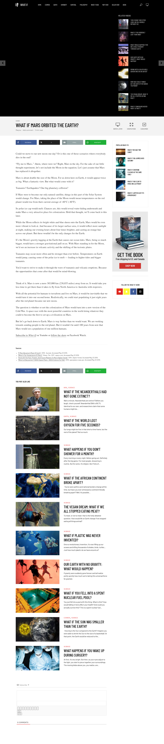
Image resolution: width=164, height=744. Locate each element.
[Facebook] (133, 291)
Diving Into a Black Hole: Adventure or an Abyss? (139, 70)
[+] (19, 714)
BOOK (124, 5)
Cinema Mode (131, 129)
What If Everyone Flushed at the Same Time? (135, 172)
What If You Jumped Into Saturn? (136, 159)
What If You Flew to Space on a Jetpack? (134, 182)
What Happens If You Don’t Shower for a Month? (82, 451)
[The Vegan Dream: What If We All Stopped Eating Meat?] (123, 98)
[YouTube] (120, 291)
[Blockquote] (33, 708)
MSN (65, 387)
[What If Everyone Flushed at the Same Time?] (120, 173)
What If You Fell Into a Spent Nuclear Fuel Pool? (84, 595)
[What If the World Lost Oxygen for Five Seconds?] (37, 428)
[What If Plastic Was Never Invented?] (37, 543)
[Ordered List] (28, 708)
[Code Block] (35, 708)
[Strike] (26, 708)
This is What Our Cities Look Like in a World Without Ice (138, 22)
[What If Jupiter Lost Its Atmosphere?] (120, 196)
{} (19, 711)
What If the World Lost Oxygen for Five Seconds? (82, 422)
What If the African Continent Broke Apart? (85, 480)
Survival (73, 5)
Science (18, 121)
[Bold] (18, 708)
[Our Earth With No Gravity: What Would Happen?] (123, 61)
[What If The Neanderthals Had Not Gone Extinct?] (37, 399)
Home (39, 5)
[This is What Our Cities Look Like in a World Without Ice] (123, 24)
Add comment (28, 130)
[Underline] (23, 708)
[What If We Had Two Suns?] (120, 152)
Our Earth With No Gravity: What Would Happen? (138, 59)
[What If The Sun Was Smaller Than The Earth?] (37, 629)
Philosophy (83, 5)
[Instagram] (140, 291)
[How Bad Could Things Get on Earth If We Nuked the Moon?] (123, 86)
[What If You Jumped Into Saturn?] (120, 161)
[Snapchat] (126, 291)
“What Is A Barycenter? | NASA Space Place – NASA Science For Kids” (41, 360)
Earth (55, 5)
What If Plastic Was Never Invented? (82, 537)
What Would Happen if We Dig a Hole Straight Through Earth (139, 47)
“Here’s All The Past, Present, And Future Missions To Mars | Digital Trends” (43, 358)
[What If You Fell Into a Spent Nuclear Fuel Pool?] (37, 600)
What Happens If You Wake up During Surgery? (84, 652)
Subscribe (144, 129)
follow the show (58, 335)
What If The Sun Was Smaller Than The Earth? (84, 624)
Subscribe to (26, 335)
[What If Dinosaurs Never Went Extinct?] (123, 111)
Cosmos (47, 5)
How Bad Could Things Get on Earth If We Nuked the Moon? (139, 84)
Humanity (64, 5)
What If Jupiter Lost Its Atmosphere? (136, 194)
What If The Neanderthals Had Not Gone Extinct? (85, 393)
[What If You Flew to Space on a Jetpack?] (120, 185)
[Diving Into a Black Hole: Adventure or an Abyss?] (123, 73)
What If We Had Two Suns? (134, 151)
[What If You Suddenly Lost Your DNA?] (123, 36)
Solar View (115, 5)
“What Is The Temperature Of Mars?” (30, 355)
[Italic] (21, 708)
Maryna (18, 130)
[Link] (38, 708)
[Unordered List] (30, 708)
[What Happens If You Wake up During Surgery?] (37, 658)
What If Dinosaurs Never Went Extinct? (139, 108)
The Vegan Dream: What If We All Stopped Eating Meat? (139, 96)
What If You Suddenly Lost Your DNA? (138, 34)
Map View (105, 5)
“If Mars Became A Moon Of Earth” (29, 353)
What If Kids (95, 5)
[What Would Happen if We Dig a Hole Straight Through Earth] (123, 49)
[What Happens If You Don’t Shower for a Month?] (37, 457)
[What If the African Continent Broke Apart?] (37, 485)
